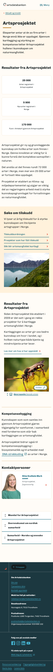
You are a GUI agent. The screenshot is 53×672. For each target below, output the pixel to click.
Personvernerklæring (11, 664)
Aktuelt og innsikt (13, 13)
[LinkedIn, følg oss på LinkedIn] (23, 643)
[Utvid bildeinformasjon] (9, 394)
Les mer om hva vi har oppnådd (21, 351)
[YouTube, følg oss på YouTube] (28, 643)
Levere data (19, 668)
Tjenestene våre (18, 586)
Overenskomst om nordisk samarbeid (23, 525)
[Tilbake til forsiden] (15, 5)
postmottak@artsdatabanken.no (25, 621)
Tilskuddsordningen (14, 234)
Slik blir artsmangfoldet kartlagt (21, 246)
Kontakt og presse (19, 590)
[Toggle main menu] (44, 5)
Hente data (7, 668)
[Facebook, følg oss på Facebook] (13, 643)
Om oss (14, 582)
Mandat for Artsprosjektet (23, 515)
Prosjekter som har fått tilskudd (21, 240)
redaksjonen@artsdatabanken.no (26, 599)
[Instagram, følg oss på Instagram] (18, 643)
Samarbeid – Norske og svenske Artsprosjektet (25, 537)
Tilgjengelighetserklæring (34, 664)
